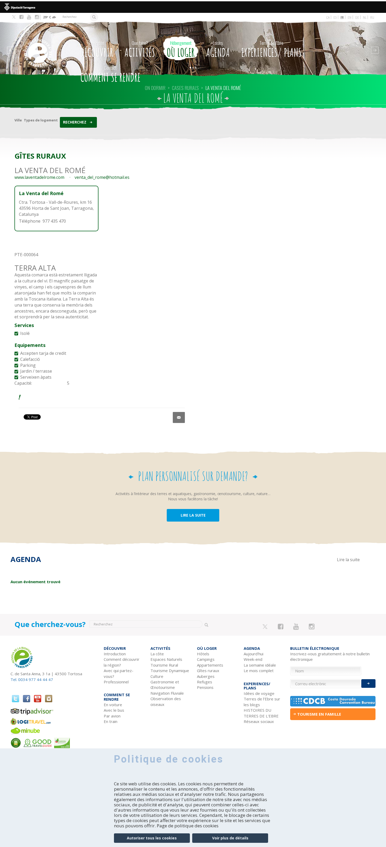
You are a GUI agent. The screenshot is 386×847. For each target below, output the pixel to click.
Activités (140, 49)
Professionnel (116, 681)
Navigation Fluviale (167, 693)
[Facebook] (21, 17)
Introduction (115, 653)
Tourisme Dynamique (169, 670)
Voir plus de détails (230, 837)
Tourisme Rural (164, 665)
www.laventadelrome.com (39, 177)
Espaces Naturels (166, 659)
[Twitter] (14, 17)
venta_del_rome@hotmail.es (102, 177)
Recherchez (74, 122)
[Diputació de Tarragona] (193, 7)
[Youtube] (29, 17)
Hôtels (203, 653)
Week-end (253, 659)
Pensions (205, 687)
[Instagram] (37, 17)
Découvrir (96, 49)
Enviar (368, 683)
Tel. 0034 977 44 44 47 (32, 679)
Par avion (112, 716)
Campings (206, 659)
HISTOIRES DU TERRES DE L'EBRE (261, 712)
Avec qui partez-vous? (118, 673)
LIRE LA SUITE (193, 515)
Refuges (204, 681)
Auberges (206, 676)
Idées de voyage (259, 693)
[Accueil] (45, 45)
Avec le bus (114, 710)
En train (110, 721)
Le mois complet (259, 670)
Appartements (210, 665)
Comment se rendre (110, 74)
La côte (157, 653)
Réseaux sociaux (259, 721)
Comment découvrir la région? (121, 662)
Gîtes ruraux (208, 670)
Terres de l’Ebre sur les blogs (262, 701)
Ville (18, 120)
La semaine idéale (260, 665)
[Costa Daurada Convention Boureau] (332, 701)
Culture (156, 676)
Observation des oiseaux (165, 701)
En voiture (113, 704)
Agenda (218, 49)
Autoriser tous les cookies (152, 837)
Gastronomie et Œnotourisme (164, 684)
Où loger (181, 49)
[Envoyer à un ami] (179, 417)
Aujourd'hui (253, 653)
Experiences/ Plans (271, 49)
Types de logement (41, 120)
